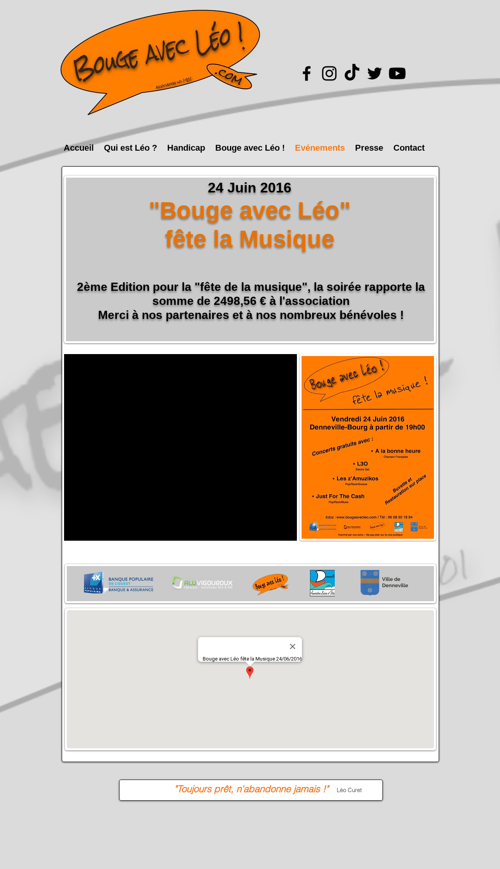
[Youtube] (397, 73)
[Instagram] (329, 73)
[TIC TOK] (352, 73)
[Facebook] (306, 73)
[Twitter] (374, 73)
